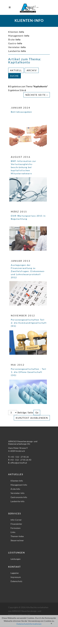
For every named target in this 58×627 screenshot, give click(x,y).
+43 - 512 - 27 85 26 (19, 457)
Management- (18, 35)
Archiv (32, 70)
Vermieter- (17, 47)
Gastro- (15, 43)
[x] (51, 624)
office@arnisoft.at (18, 462)
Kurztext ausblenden (32, 417)
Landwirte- (17, 51)
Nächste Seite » (36, 94)
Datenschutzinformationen (29, 624)
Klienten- (16, 31)
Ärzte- (14, 39)
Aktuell (16, 70)
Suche (14, 75)
